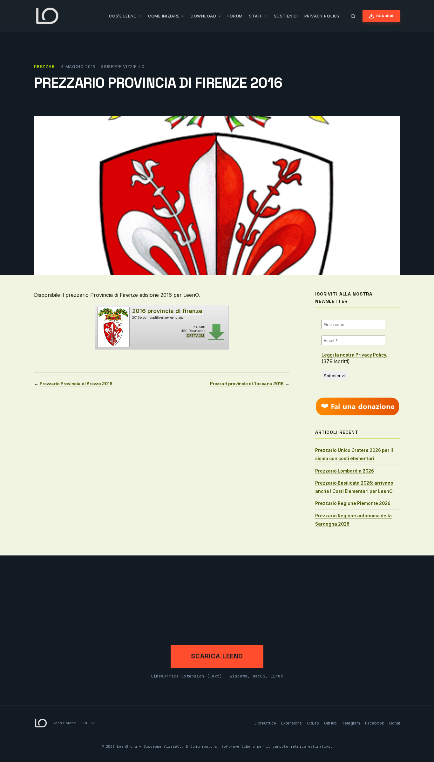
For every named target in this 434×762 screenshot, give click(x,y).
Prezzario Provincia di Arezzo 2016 (76, 383)
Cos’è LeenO (123, 16)
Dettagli (195, 335)
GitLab (313, 723)
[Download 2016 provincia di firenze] (113, 327)
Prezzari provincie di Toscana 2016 (247, 383)
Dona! (394, 723)
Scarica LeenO (217, 656)
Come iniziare (164, 16)
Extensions (291, 723)
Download (203, 16)
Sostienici (286, 16)
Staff (256, 16)
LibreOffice (265, 723)
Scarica (385, 15)
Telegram (351, 723)
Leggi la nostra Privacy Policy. (354, 354)
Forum (235, 16)
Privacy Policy (322, 16)
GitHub (330, 723)
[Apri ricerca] (353, 16)
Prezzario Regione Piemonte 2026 (352, 503)
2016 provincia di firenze (167, 311)
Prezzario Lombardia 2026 (344, 470)
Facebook (374, 723)
